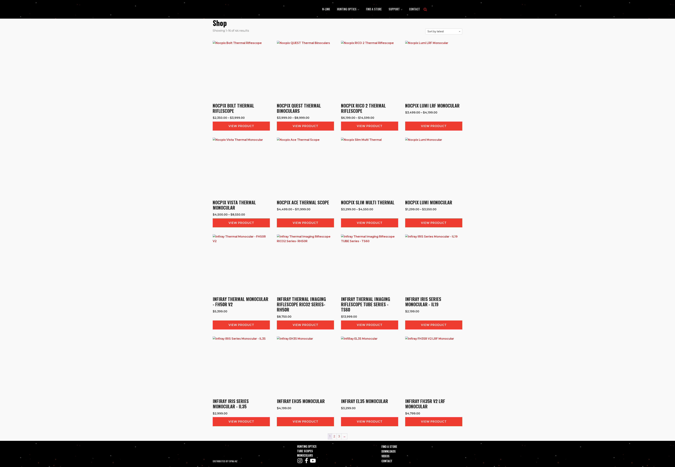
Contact (414, 9)
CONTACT (386, 461)
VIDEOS (385, 456)
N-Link (326, 9)
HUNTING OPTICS (346, 9)
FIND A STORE (389, 447)
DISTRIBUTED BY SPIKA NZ (225, 461)
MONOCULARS (305, 455)
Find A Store (374, 9)
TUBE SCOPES (305, 451)
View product (241, 126)
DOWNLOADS (388, 451)
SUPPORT (394, 9)
